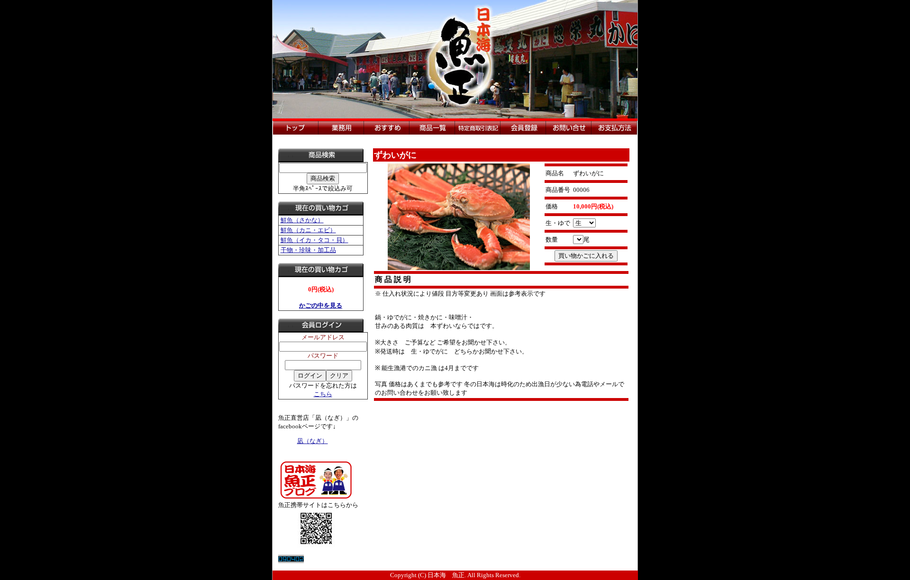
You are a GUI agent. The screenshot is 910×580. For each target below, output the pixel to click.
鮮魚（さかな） (302, 220)
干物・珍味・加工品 (308, 250)
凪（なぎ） (312, 440)
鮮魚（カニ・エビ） (308, 230)
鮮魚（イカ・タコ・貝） (314, 240)
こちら (323, 394)
